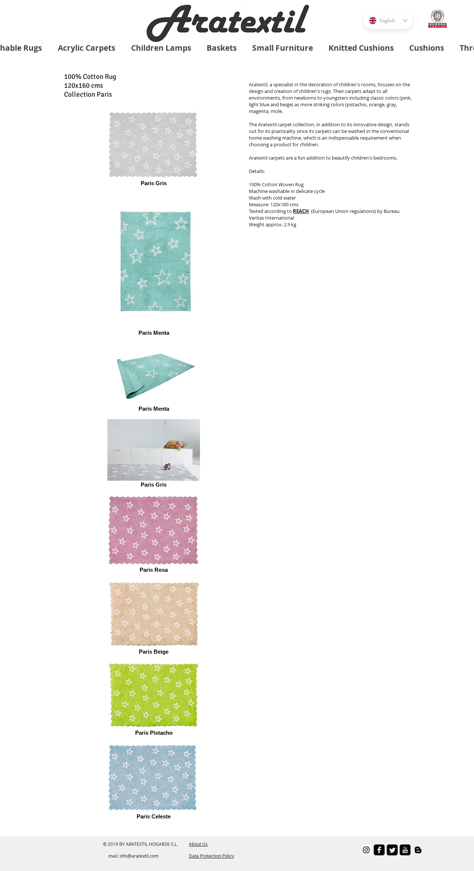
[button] (301, 211)
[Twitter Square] (392, 849)
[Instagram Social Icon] (366, 849)
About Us (198, 844)
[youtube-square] (405, 849)
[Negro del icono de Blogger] (418, 849)
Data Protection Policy (211, 856)
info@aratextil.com (139, 856)
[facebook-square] (379, 849)
